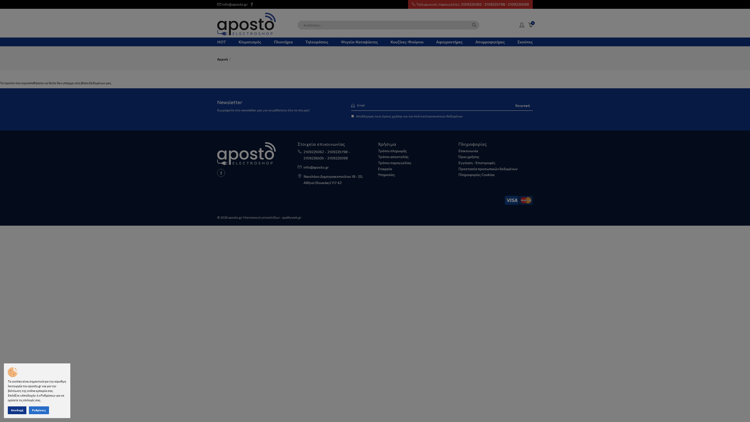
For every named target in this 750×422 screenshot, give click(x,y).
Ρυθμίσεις (39, 410)
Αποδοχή (17, 410)
